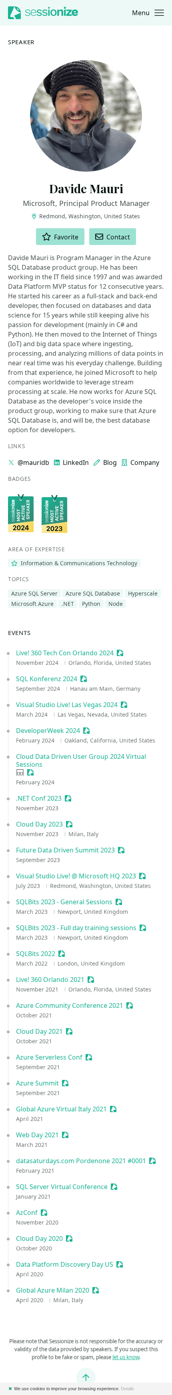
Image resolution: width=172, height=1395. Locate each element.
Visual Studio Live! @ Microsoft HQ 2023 (76, 876)
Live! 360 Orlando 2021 (50, 980)
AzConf (27, 1213)
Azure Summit (37, 1083)
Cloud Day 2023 (39, 824)
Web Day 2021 (37, 1135)
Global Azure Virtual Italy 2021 (61, 1109)
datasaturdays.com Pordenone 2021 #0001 (81, 1161)
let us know (125, 1357)
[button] (148, 12)
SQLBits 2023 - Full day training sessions (76, 928)
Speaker (21, 42)
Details (127, 1388)
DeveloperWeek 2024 (48, 731)
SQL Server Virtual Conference (62, 1187)
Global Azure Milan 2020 (52, 1290)
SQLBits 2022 (35, 954)
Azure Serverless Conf (49, 1057)
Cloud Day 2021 (39, 1031)
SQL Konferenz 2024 (46, 679)
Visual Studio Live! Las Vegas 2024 (67, 705)
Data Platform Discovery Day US (64, 1264)
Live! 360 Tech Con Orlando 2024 (65, 653)
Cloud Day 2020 (39, 1238)
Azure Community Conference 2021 (69, 1005)
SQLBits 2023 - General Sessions (64, 902)
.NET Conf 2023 (39, 798)
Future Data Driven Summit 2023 (65, 850)
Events (19, 633)
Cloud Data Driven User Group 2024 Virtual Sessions (81, 760)
